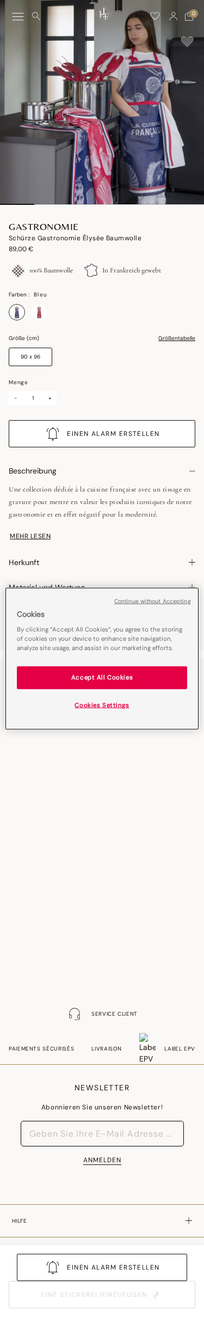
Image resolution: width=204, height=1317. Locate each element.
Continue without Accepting (152, 600)
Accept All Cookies (102, 677)
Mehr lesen (30, 536)
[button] (173, 16)
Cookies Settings (102, 705)
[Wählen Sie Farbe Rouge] (39, 312)
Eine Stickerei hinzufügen (94, 1294)
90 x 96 (30, 356)
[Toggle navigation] (18, 16)
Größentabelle (176, 338)
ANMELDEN (102, 1160)
